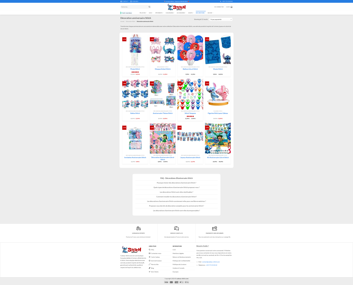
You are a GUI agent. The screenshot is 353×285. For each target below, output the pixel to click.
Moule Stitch (218, 69)
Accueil (122, 21)
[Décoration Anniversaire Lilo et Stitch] (163, 138)
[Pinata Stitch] (135, 49)
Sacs (150, 13)
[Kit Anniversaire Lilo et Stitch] (218, 138)
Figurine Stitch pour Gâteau (218, 113)
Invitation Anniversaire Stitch (135, 157)
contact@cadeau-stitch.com (211, 262)
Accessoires (181, 13)
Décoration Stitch (130, 21)
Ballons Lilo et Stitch (190, 69)
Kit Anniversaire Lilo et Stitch (218, 157)
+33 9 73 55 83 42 (227, 1)
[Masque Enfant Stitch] (163, 49)
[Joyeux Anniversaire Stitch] (190, 138)
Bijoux (210, 13)
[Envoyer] (149, 7)
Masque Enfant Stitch (163, 69)
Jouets (190, 13)
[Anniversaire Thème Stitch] (163, 94)
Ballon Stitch (135, 113)
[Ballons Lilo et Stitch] (190, 49)
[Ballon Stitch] (135, 94)
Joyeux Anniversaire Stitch (190, 157)
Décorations (200, 13)
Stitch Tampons (190, 113)
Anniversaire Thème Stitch (163, 113)
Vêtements (158, 13)
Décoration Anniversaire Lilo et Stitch (162, 158)
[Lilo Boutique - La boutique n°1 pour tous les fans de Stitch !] (176, 6)
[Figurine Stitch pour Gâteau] (218, 94)
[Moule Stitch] (218, 49)
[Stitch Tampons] (190, 94)
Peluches (143, 13)
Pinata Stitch (135, 69)
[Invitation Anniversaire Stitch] (135, 138)
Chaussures (170, 13)
